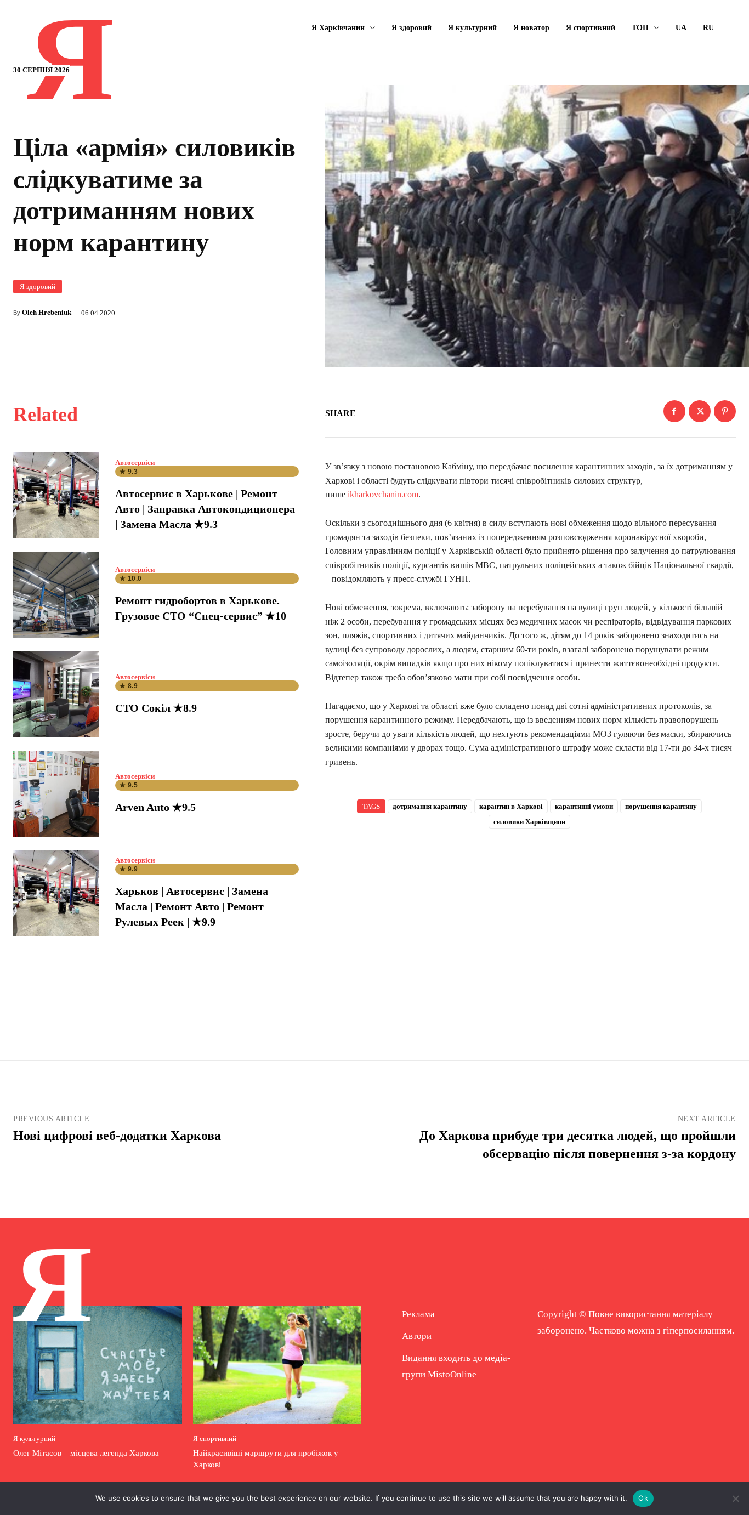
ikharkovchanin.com (383, 494)
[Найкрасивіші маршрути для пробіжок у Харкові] (277, 1365)
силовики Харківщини (529, 822)
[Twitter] (700, 411)
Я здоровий (37, 286)
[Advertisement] (531, 926)
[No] (735, 1498)
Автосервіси (135, 462)
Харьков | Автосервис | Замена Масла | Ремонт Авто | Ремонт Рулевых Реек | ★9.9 (191, 906)
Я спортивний (214, 1438)
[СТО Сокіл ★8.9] (56, 694)
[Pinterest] (725, 411)
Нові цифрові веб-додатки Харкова (117, 1135)
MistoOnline (452, 1374)
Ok (643, 1498)
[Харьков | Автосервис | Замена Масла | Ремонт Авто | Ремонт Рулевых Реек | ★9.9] (56, 893)
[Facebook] (674, 411)
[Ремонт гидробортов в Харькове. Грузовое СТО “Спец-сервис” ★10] (56, 595)
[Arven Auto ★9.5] (56, 793)
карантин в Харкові (511, 806)
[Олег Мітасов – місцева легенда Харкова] (97, 1365)
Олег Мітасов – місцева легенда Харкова (86, 1453)
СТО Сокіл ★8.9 (156, 708)
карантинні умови (584, 806)
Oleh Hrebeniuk (46, 312)
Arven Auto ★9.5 (155, 807)
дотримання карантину (430, 806)
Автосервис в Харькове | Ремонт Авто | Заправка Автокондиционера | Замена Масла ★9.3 (205, 508)
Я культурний (34, 1438)
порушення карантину (661, 806)
